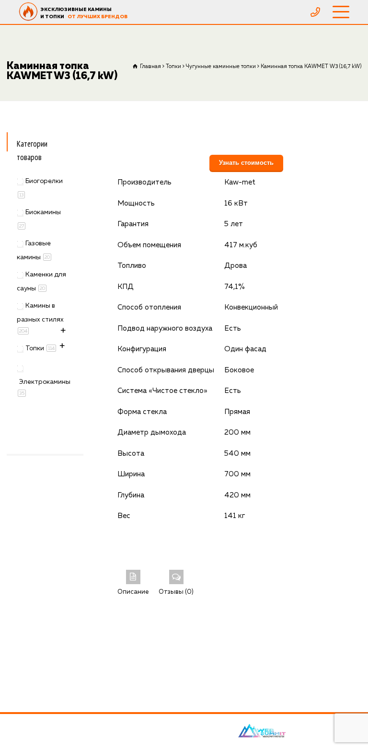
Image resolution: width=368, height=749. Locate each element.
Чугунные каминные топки (221, 66)
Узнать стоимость (246, 162)
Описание (133, 592)
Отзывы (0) (176, 592)
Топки (173, 66)
